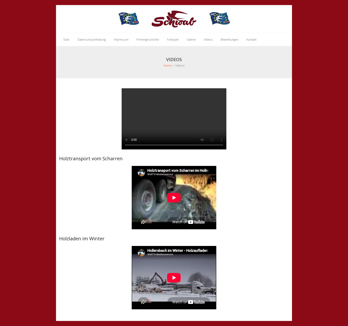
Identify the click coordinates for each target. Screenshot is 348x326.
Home (167, 65)
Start (66, 39)
